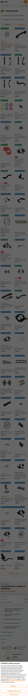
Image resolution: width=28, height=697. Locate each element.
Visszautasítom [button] (14, 694)
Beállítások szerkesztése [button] (14, 691)
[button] (13, 679)
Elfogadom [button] (14, 686)
